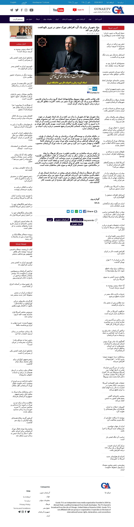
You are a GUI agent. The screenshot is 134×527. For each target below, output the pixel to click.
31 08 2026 (98, 2)
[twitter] (17, 10)
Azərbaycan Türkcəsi (41, 2)
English (13, 2)
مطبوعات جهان (47, 19)
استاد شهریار (76, 224)
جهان (90, 19)
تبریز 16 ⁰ (73, 2)
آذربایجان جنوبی (80, 19)
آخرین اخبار (98, 19)
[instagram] (26, 10)
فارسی (24, 2)
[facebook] (22, 10)
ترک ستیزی (77, 219)
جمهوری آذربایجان (67, 19)
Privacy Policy (25, 504)
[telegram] (11, 10)
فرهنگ (38, 19)
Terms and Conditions (21, 508)
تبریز (50, 219)
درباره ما (121, 2)
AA (95, 88)
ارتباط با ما (110, 2)
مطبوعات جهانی (44, 500)
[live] (78, 10)
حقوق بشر (29, 19)
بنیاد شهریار (94, 116)
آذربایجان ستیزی (62, 219)
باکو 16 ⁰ (86, 2)
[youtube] (58, 10)
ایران (57, 19)
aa (90, 88)
